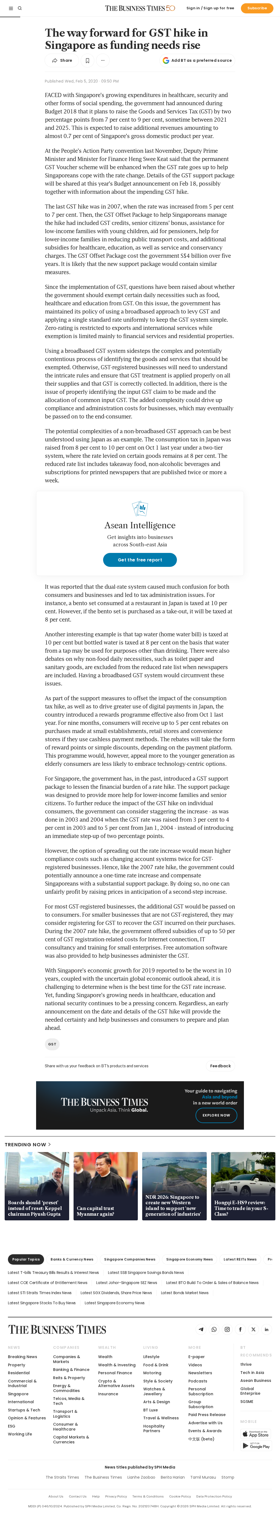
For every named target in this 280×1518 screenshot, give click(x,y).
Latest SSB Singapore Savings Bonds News (146, 1272)
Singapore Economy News (189, 1259)
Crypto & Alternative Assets (116, 1383)
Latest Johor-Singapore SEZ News (126, 1282)
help (96, 1496)
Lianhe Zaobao (141, 1477)
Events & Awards (205, 1431)
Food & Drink (155, 1365)
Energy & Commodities (66, 1388)
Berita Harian (173, 1477)
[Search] (19, 8)
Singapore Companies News (129, 1259)
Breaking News (22, 1356)
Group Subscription (200, 1404)
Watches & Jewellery (154, 1391)
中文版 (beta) (201, 1439)
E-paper (196, 1356)
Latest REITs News (240, 1259)
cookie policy (180, 1496)
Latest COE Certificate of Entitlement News (47, 1282)
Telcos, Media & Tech (68, 1401)
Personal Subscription (200, 1391)
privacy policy (116, 1496)
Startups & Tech (24, 1410)
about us (55, 1496)
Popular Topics (26, 1259)
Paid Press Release (207, 1414)
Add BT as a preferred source (201, 60)
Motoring (152, 1373)
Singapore (18, 1394)
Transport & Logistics (65, 1414)
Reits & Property (69, 1378)
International (21, 1402)
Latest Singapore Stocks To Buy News (42, 1303)
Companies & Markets (66, 1359)
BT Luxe (150, 1410)
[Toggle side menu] (11, 8)
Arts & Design (156, 1402)
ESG (11, 1426)
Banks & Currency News (72, 1259)
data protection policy (214, 1496)
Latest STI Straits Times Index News (40, 1293)
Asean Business (255, 1380)
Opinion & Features (27, 1418)
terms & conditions (148, 1496)
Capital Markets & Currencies (71, 1439)
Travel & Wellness (161, 1418)
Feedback (220, 1066)
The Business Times (103, 1477)
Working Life (20, 1434)
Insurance (108, 1394)
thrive (246, 1364)
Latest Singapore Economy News (115, 1303)
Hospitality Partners (154, 1428)
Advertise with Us (205, 1423)
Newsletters (200, 1373)
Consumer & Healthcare (65, 1427)
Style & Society (158, 1381)
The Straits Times (62, 1477)
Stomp (227, 1477)
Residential (19, 1373)
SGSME (246, 1401)
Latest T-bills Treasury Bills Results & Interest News (53, 1272)
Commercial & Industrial (22, 1383)
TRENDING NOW (25, 1144)
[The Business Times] (135, 8)
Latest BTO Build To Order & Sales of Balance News (212, 1282)
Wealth (105, 1356)
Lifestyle (151, 1356)
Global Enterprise (250, 1391)
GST (52, 1044)
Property (16, 1365)
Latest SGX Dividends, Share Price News (116, 1293)
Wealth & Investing (117, 1365)
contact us (78, 1496)
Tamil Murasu (203, 1477)
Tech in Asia (252, 1372)
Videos (195, 1365)
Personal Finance (115, 1373)
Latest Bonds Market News (185, 1293)
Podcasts (197, 1381)
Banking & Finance (71, 1369)
